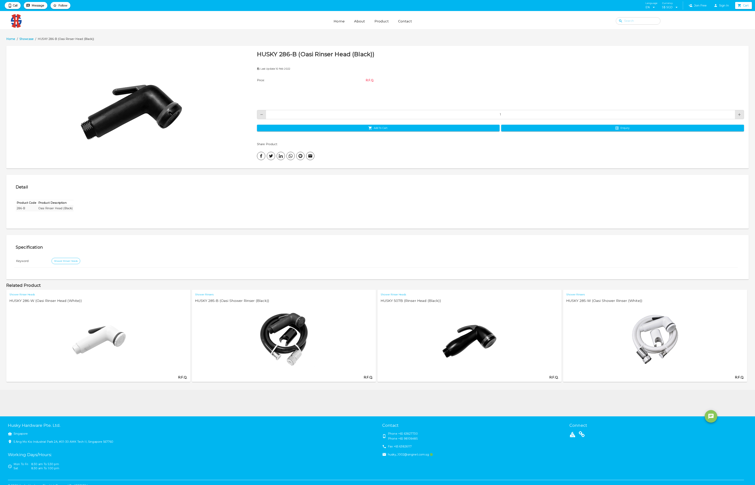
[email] (310, 156)
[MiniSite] (582, 435)
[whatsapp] (290, 156)
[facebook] (261, 156)
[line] (300, 156)
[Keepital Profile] (572, 434)
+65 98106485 (408, 438)
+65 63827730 (408, 433)
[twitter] (271, 156)
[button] (131, 107)
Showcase (26, 39)
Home (10, 39)
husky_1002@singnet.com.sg (408, 454)
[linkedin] (281, 156)
